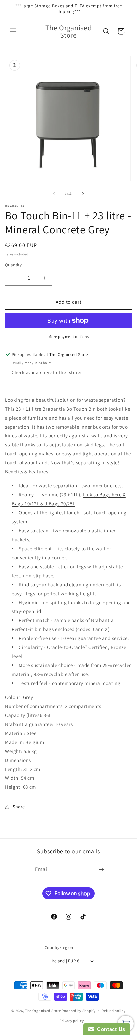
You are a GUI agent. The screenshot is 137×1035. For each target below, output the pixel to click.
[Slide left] (54, 193)
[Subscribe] (101, 869)
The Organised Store (43, 1010)
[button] (13, 31)
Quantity (13, 265)
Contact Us (109, 1029)
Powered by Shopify (79, 1010)
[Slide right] (83, 193)
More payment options (68, 336)
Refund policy (113, 1010)
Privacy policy (71, 1020)
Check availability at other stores (47, 372)
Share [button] (19, 807)
